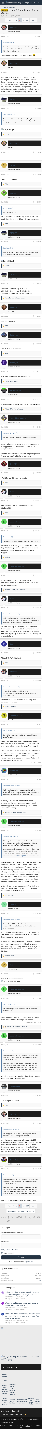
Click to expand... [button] (21, 856)
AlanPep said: (7, 43)
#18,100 (38, 344)
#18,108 (38, 608)
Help (21, 1414)
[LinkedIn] (17, 1217)
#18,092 (38, 72)
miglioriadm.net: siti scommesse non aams (22, 1401)
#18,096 (38, 202)
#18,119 (38, 1123)
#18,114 (38, 913)
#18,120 (38, 1169)
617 (27, 20)
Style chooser (5, 1411)
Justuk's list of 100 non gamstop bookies (5, 1389)
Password (5, 1241)
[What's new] (35, 2)
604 (20, 20)
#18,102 (38, 399)
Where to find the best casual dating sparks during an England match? (21, 1304)
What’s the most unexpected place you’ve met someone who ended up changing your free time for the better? (22, 1315)
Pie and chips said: (9, 433)
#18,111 (38, 725)
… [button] (16, 20)
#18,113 (38, 830)
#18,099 (38, 316)
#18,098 (38, 284)
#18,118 (38, 1095)
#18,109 (38, 653)
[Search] (39, 2)
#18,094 (38, 152)
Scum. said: (7, 537)
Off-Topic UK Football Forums (15, 1299)
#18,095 (38, 174)
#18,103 (38, 427)
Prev (9, 20)
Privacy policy (14, 1414)
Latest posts (10, 1287)
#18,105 (38, 501)
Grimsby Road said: (9, 837)
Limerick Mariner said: (10, 614)
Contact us (4, 1414)
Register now (29, 1262)
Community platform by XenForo (20, 1419)
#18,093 (38, 108)
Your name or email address (12, 1232)
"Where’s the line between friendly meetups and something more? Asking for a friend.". (22, 1293)
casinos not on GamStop (12, 1401)
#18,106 (38, 531)
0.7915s (28, 1426)
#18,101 (38, 371)
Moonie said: (7, 1051)
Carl (39, 1280)
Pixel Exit (10, 1422)
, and (15, 590)
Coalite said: (7, 248)
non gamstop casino (37, 1401)
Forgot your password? (10, 1249)
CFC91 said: (7, 208)
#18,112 (38, 780)
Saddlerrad (6, 16)
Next (32, 20)
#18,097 (38, 242)
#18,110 (38, 681)
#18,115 (38, 974)
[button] (2, 2)
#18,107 (38, 575)
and (15, 298)
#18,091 (38, 36)
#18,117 (38, 1045)
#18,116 (38, 998)
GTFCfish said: (7, 115)
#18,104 (38, 473)
